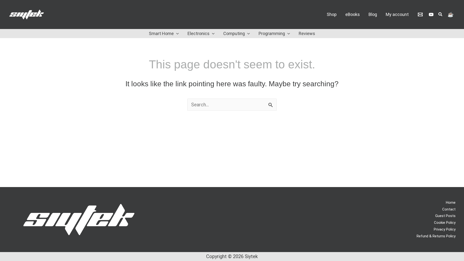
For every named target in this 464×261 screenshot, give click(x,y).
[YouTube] (431, 14)
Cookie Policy (445, 222)
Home (451, 202)
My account (397, 14)
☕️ (451, 14)
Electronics (199, 33)
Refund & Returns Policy (436, 236)
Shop (332, 14)
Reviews (307, 33)
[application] (176, 33)
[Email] (420, 14)
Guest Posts (445, 216)
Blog (373, 14)
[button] (440, 14)
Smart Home (161, 33)
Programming (272, 33)
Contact (449, 209)
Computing (234, 33)
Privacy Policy (445, 229)
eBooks (352, 14)
